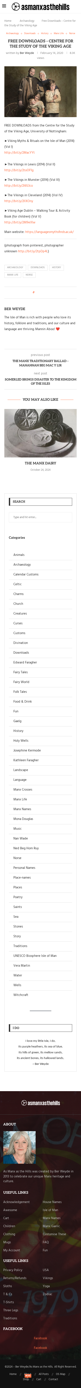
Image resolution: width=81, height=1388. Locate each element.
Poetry (17, 897)
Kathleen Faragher (26, 760)
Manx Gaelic (51, 1226)
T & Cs (7, 1294)
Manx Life (20, 799)
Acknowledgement (16, 1202)
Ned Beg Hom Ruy (26, 848)
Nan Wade (20, 838)
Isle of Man (50, 1210)
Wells (17, 985)
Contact (53, 1379)
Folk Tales (20, 692)
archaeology (15, 267)
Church (18, 604)
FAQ (46, 1242)
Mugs (7, 1242)
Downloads (21, 653)
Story (17, 936)
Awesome (10, 1210)
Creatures (20, 614)
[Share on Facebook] (39, 292)
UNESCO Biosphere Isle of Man (35, 956)
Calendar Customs (25, 574)
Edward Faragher (25, 662)
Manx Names (22, 809)
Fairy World (21, 682)
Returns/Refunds (14, 1278)
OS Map (60, 1374)
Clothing (9, 1234)
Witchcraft (20, 995)
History (18, 731)
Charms (18, 594)
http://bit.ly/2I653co (18, 185)
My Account (11, 1250)
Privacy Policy (12, 1270)
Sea (15, 917)
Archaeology (27, 21)
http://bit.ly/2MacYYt (19, 152)
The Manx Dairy (40, 463)
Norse (17, 858)
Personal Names (24, 868)
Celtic (17, 584)
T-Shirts (8, 1302)
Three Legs (10, 1310)
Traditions (20, 946)
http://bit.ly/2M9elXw (19, 222)
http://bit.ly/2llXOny (18, 201)
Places (17, 887)
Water (17, 975)
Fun (15, 711)
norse (29, 275)
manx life (12, 275)
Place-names (22, 878)
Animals (18, 555)
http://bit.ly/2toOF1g (18, 170)
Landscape (20, 770)
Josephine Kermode (27, 750)
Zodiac (47, 1294)
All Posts (44, 1374)
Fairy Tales (20, 672)
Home (7, 21)
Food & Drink (22, 702)
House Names (52, 1202)
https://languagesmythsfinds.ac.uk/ (49, 232)
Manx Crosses (22, 790)
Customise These (54, 1234)
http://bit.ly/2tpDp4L (33, 251)
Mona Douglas (23, 819)
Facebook (40, 1338)
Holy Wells (20, 741)
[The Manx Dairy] (40, 433)
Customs (19, 633)
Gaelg (17, 721)
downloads (38, 267)
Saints (17, 907)
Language (20, 780)
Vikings (48, 1278)
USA (46, 1270)
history (56, 267)
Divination (20, 643)
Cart (6, 1218)
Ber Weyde (27, 53)
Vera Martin (21, 966)
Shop (26, 1379)
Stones (18, 926)
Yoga (46, 1286)
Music (17, 829)
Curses (17, 623)
